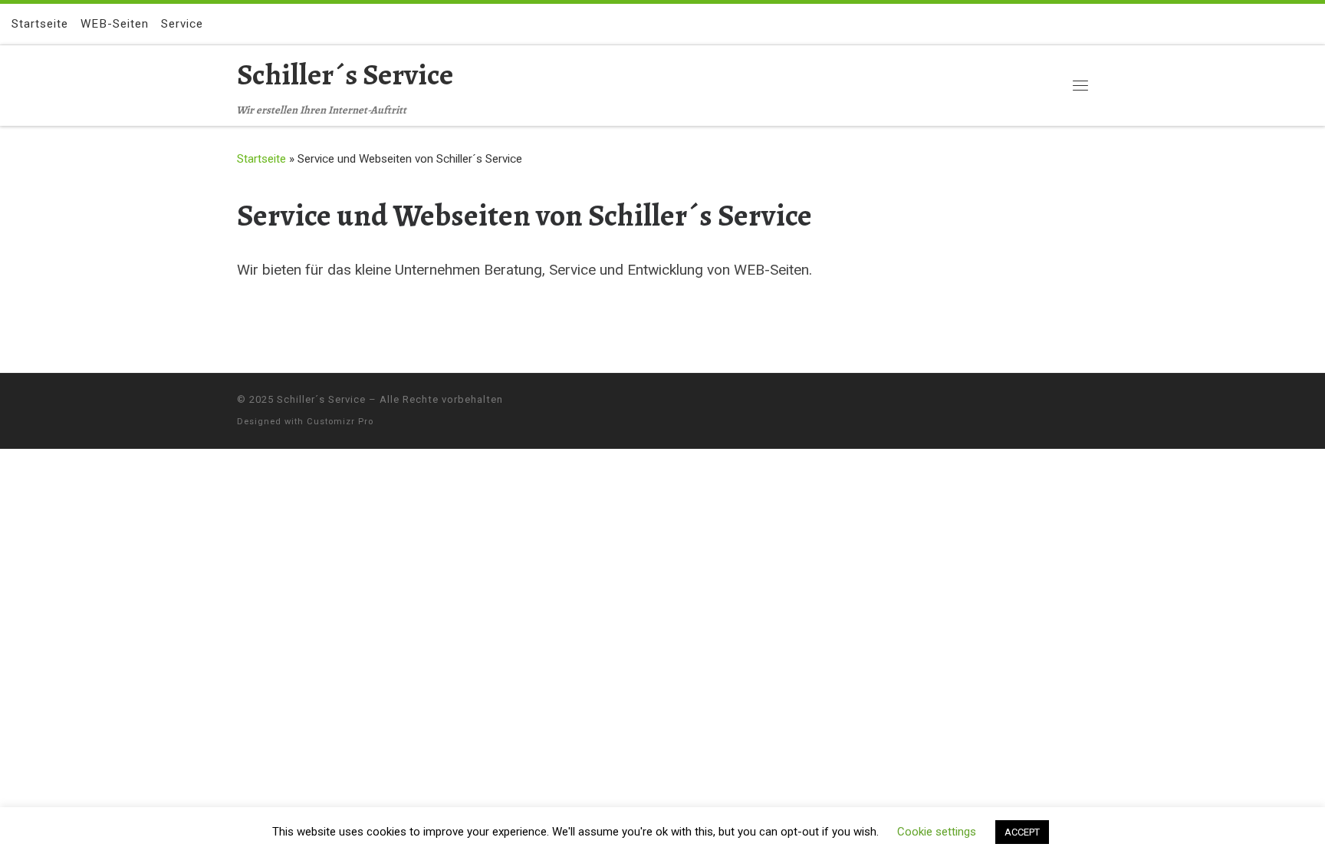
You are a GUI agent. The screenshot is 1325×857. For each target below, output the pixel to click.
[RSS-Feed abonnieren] (1286, 23)
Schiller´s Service (321, 399)
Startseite (261, 159)
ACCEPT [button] (1022, 832)
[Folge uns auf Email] (1308, 23)
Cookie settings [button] (936, 832)
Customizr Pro (340, 422)
